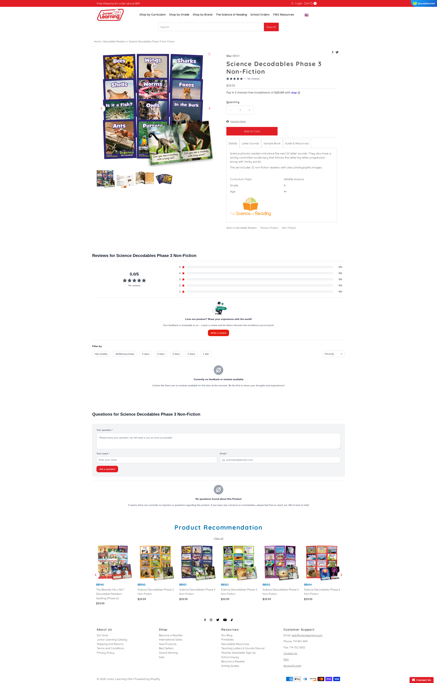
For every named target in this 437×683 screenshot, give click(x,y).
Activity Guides (230, 665)
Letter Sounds (250, 143)
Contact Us (290, 653)
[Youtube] (225, 620)
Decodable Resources (235, 644)
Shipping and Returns (110, 644)
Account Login (292, 665)
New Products (168, 644)
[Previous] (101, 108)
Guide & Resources (297, 143)
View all (218, 538)
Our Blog (226, 635)
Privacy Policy (105, 652)
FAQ (286, 659)
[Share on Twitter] (337, 52)
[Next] (209, 108)
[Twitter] (217, 620)
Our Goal (102, 635)
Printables (227, 639)
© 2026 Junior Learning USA (114, 679)
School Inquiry (230, 657)
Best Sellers (166, 648)
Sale (161, 657)
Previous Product (269, 227)
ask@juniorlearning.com (307, 635)
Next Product (289, 227)
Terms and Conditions (110, 648)
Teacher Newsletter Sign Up (238, 652)
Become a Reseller (171, 635)
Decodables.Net (426, 3)
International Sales (170, 639)
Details (233, 143)
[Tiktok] (232, 620)
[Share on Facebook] (333, 52)
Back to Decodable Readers (241, 227)
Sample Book (272, 143)
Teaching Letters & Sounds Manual (243, 648)
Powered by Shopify (147, 679)
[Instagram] (211, 620)
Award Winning (168, 652)
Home (97, 41)
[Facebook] (205, 620)
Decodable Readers (114, 41)
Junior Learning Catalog (112, 639)
